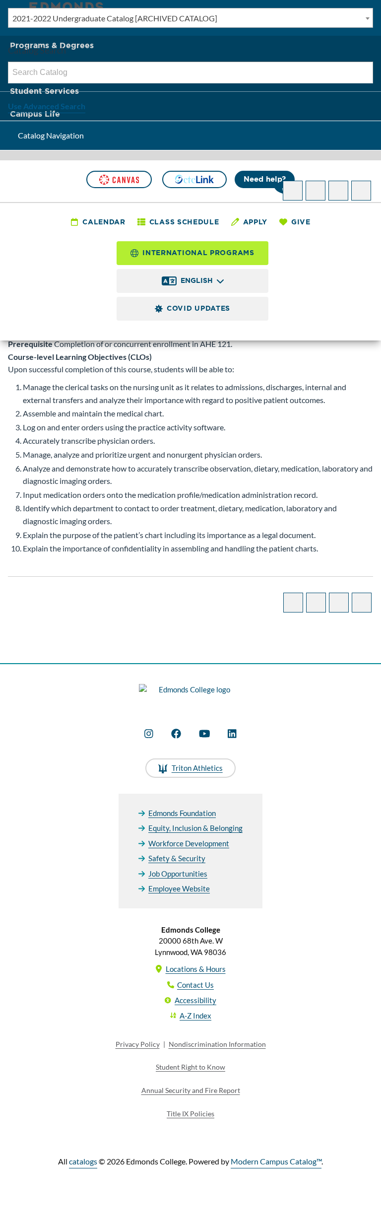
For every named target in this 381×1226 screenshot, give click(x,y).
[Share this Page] (315, 191)
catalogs (83, 1161)
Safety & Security (176, 858)
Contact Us (195, 984)
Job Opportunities (177, 873)
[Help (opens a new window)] (361, 191)
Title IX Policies (190, 1113)
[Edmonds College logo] (190, 695)
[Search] (362, 72)
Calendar (104, 222)
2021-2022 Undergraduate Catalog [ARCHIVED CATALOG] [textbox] (114, 18)
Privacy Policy (138, 1044)
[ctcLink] (194, 179)
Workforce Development (188, 843)
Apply (255, 222)
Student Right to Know (190, 1067)
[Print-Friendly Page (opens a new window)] (338, 191)
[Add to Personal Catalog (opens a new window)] (293, 191)
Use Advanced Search (46, 106)
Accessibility (195, 1000)
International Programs (198, 253)
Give (301, 222)
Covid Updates (198, 308)
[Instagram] (148, 734)
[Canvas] (119, 179)
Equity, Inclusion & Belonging (195, 827)
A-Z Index (195, 1015)
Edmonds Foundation (182, 813)
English (197, 280)
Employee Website (179, 888)
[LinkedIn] (232, 734)
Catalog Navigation (51, 135)
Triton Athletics (197, 767)
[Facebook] (176, 734)
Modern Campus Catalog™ (276, 1161)
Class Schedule (184, 222)
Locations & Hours (196, 968)
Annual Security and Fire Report (190, 1090)
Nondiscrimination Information (217, 1044)
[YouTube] (204, 734)
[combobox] (190, 18)
